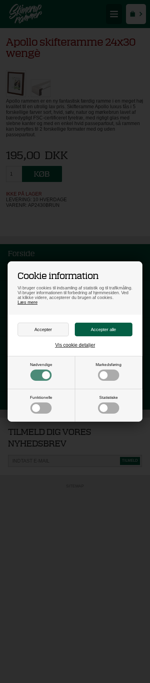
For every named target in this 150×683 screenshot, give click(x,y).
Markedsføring (109, 364)
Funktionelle (41, 397)
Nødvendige (41, 364)
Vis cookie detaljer (75, 345)
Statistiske (108, 397)
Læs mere (28, 302)
